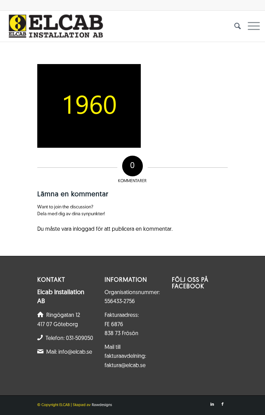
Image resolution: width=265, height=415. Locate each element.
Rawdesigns (102, 405)
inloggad (84, 229)
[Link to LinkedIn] (212, 404)
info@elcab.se (75, 352)
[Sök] (234, 26)
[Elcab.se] (55, 26)
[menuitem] (234, 26)
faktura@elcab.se (125, 366)
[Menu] (250, 26)
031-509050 (79, 338)
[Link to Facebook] (222, 404)
